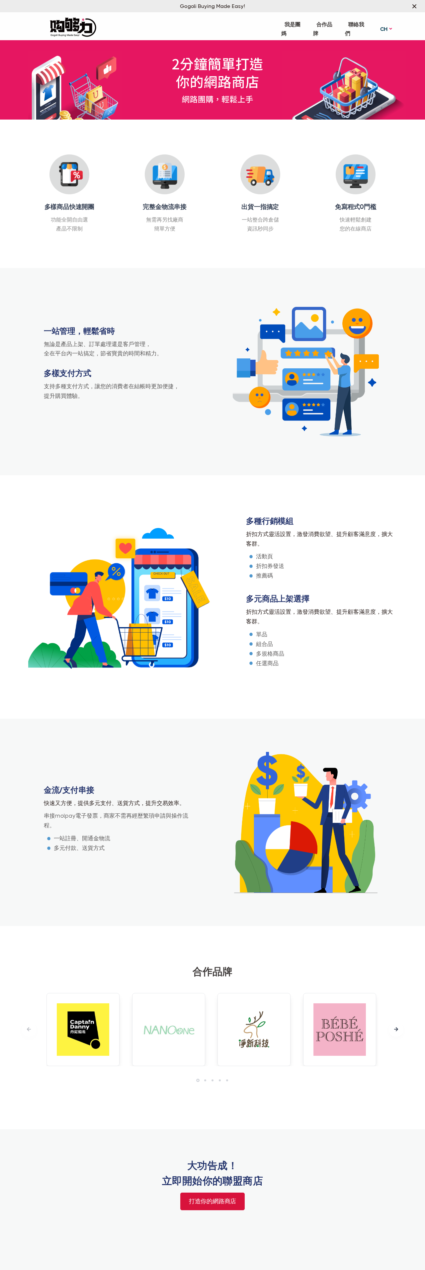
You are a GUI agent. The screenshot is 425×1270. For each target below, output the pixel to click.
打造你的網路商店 (212, 1201)
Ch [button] (384, 29)
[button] (396, 1029)
